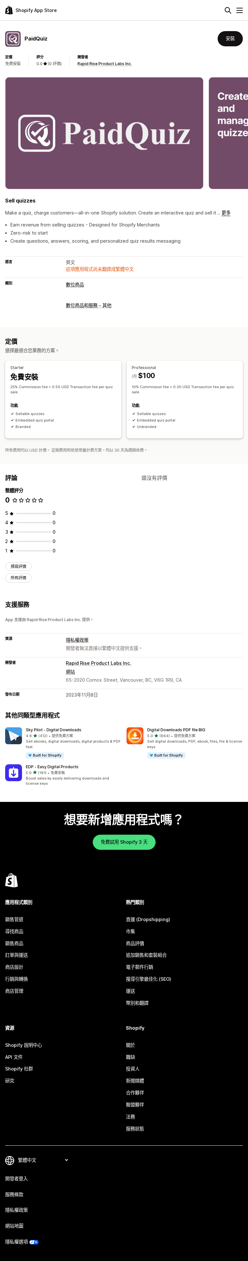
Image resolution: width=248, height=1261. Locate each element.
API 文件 (14, 1057)
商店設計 (14, 967)
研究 (9, 1080)
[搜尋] (228, 10)
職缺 (130, 1057)
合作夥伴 (135, 1092)
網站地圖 (14, 1226)
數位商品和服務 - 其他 (88, 305)
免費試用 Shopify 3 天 (124, 842)
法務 (130, 1116)
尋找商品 (14, 931)
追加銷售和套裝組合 (146, 955)
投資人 (133, 1068)
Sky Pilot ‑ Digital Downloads (53, 729)
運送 (130, 991)
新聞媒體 (135, 1080)
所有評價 (18, 577)
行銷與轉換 (16, 979)
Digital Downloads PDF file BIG (176, 729)
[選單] (239, 10)
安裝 (230, 38)
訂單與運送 (16, 955)
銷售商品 (14, 943)
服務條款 (14, 1194)
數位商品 (75, 284)
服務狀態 (135, 1128)
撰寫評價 (18, 566)
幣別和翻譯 (137, 1003)
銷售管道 (14, 919)
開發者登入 (16, 1178)
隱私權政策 (77, 640)
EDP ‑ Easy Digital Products (52, 766)
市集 (130, 931)
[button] (63, 743)
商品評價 (135, 943)
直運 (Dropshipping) (148, 919)
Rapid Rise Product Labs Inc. (105, 63)
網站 (70, 672)
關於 (130, 1045)
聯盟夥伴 (135, 1104)
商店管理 (14, 991)
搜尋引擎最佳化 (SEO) (148, 979)
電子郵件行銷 (139, 967)
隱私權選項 (16, 1241)
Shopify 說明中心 (23, 1045)
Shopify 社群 (19, 1068)
